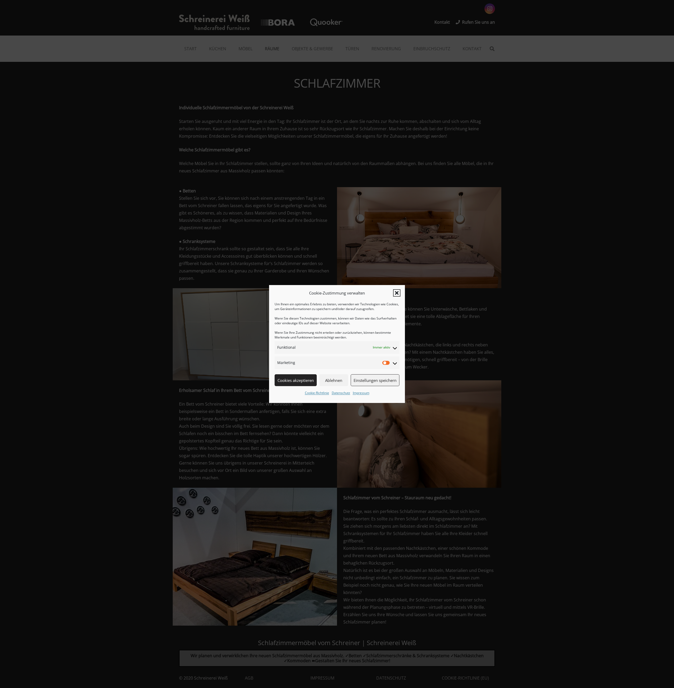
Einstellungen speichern (375, 380)
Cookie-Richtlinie (317, 393)
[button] (396, 293)
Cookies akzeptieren (295, 380)
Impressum (361, 393)
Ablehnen (333, 380)
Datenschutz (341, 393)
